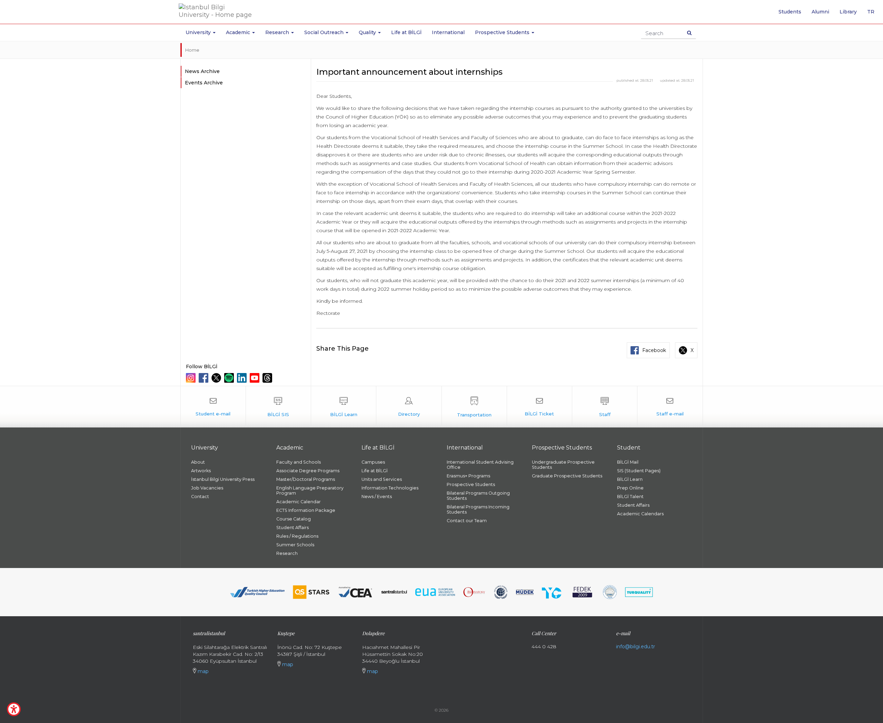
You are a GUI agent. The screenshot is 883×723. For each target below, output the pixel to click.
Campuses (373, 462)
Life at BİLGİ (406, 32)
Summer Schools (295, 544)
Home (192, 50)
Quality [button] (368, 32)
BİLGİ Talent (630, 496)
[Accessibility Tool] (14, 709)
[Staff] (604, 406)
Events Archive (204, 83)
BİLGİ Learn (630, 479)
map (202, 671)
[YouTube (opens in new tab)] (255, 378)
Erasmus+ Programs (468, 475)
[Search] (689, 32)
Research (287, 553)
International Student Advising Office (480, 464)
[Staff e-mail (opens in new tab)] (669, 406)
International (448, 32)
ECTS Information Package (305, 510)
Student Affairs (292, 527)
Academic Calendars (640, 513)
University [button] (199, 32)
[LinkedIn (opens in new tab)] (242, 378)
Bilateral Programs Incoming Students (478, 509)
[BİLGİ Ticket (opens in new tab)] (539, 406)
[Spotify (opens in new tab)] (230, 378)
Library (848, 12)
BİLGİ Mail (627, 462)
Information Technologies (389, 487)
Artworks (201, 470)
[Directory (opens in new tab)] (408, 406)
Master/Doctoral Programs (305, 479)
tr (873, 14)
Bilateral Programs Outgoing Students (478, 495)
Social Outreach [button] (324, 32)
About (198, 462)
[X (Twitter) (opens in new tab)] (217, 378)
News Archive (202, 71)
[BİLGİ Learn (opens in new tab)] (343, 406)
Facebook (654, 350)
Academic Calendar (298, 501)
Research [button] (277, 32)
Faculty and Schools (298, 462)
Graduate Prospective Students (567, 475)
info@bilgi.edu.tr (635, 646)
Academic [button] (238, 32)
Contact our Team (467, 520)
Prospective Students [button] (503, 32)
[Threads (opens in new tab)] (268, 378)
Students (789, 12)
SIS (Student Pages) (639, 470)
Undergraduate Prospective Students (563, 464)
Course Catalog (293, 518)
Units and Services (381, 479)
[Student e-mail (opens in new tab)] (213, 406)
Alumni (820, 12)
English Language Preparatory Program (310, 490)
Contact (200, 496)
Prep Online (630, 487)
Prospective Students (471, 484)
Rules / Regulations (297, 536)
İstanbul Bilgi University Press (223, 479)
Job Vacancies (207, 487)
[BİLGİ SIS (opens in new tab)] (278, 406)
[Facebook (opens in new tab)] (204, 378)
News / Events (376, 496)
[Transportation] (474, 406)
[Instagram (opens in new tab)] (191, 378)
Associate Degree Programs (307, 470)
